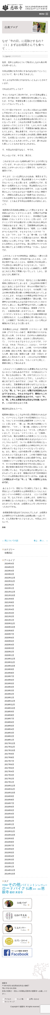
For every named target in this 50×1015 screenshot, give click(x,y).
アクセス (8, 999)
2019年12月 (10, 659)
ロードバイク (13, 888)
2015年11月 (10, 831)
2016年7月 (9, 803)
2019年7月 (9, 676)
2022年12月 (10, 578)
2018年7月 (9, 718)
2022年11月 (10, 581)
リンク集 (20, 999)
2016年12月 (10, 786)
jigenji (7, 56)
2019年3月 (9, 690)
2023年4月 (9, 571)
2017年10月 (10, 750)
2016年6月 (9, 807)
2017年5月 (9, 768)
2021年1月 (9, 620)
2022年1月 (9, 588)
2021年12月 (10, 592)
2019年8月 (9, 673)
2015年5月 (9, 852)
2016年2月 (9, 821)
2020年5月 (9, 641)
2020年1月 (9, 655)
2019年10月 (10, 666)
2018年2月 (9, 736)
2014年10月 (10, 874)
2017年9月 (9, 754)
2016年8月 (9, 800)
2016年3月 (9, 817)
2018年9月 (9, 711)
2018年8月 (9, 715)
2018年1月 (9, 740)
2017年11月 (10, 747)
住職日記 (8, 553)
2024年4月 (9, 563)
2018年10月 (10, 708)
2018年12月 (10, 701)
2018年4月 (9, 729)
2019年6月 (9, 680)
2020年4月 (9, 645)
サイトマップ (10, 1002)
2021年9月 (9, 599)
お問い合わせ (34, 999)
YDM (5, 885)
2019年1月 (9, 697)
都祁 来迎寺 (16, 892)
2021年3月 (9, 613)
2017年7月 (9, 761)
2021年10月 (10, 595)
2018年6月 (9, 722)
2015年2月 (9, 863)
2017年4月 (9, 771)
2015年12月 (10, 828)
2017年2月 (9, 778)
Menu (41, 14)
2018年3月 (9, 733)
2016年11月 (10, 789)
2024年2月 (9, 567)
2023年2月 (9, 574)
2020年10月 (10, 627)
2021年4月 (9, 609)
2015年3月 (9, 859)
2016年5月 (9, 810)
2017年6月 (9, 764)
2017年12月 (10, 743)
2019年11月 (10, 662)
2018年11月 (10, 704)
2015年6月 (9, 849)
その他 (14, 884)
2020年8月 (9, 630)
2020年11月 (10, 623)
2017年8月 (9, 757)
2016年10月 (10, 793)
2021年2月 (9, 616)
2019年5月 (9, 683)
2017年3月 (9, 775)
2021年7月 (9, 606)
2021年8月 (9, 602)
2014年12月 (10, 870)
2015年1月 (9, 866)
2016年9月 (9, 796)
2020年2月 (9, 652)
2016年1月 (9, 824)
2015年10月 (10, 835)
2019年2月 (9, 694)
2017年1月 (9, 782)
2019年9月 (9, 669)
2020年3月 (9, 648)
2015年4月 (9, 856)
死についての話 (10, 540)
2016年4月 (9, 814)
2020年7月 (9, 634)
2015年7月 (9, 845)
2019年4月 (9, 687)
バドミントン (29, 884)
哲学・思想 (37, 889)
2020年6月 (9, 638)
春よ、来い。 (41, 540)
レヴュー (42, 885)
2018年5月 (9, 726)
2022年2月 (9, 585)
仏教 (29, 888)
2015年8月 (9, 842)
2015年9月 (9, 838)
